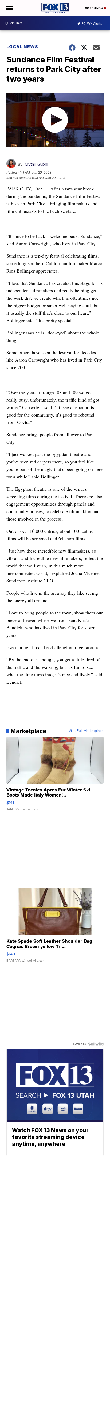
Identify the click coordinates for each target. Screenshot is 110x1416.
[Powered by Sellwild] (96, 1044)
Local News (22, 46)
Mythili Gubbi (36, 164)
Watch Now (94, 8)
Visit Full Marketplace (86, 731)
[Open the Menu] (9, 8)
